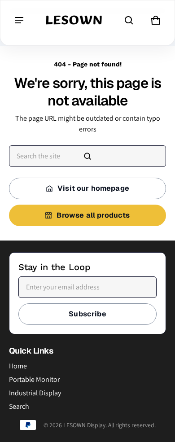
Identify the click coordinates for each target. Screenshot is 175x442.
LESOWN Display (84, 425)
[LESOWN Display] (74, 20)
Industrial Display (35, 393)
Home (18, 366)
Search (19, 406)
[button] (129, 20)
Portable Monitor (34, 379)
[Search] (87, 156)
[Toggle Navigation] (19, 20)
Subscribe (87, 314)
